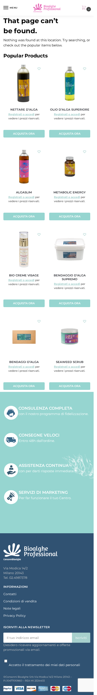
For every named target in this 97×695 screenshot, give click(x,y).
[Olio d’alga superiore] (69, 83)
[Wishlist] (39, 68)
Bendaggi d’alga (24, 362)
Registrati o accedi (21, 114)
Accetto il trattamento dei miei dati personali (44, 665)
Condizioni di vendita (20, 601)
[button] (85, 8)
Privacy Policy (14, 616)
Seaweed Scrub (69, 362)
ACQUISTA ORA (24, 133)
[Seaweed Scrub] (69, 336)
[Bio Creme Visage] (24, 249)
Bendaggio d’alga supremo (70, 277)
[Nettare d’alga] (24, 83)
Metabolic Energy (69, 192)
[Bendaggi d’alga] (24, 336)
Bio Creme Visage (24, 275)
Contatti (9, 594)
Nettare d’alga (24, 109)
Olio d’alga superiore (69, 109)
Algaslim (24, 192)
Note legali (12, 608)
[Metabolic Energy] (69, 166)
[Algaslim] (24, 166)
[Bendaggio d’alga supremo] (69, 249)
